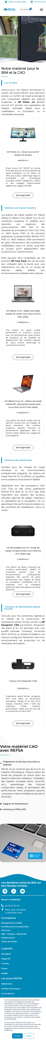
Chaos (4, 968)
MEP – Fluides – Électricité (14, 934)
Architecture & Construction (15, 926)
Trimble (5, 963)
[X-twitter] (13, 891)
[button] (41, 9)
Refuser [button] (29, 1036)
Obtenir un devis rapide (17, 2)
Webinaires (6, 984)
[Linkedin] (4, 891)
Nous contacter (11, 899)
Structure (5, 930)
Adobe (4, 973)
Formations (8, 918)
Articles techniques (10, 989)
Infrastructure (8, 937)
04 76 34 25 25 (39, 2)
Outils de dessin (9, 941)
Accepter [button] (17, 1036)
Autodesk (6, 954)
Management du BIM (11, 922)
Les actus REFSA (11, 978)
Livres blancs (7, 993)
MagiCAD (5, 959)
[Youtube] (22, 891)
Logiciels (6, 948)
